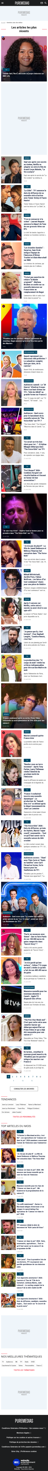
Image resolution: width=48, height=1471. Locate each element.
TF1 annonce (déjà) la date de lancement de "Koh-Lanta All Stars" (30, 1226)
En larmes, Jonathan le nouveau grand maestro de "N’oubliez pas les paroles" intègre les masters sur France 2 (35, 1057)
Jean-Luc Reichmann (8, 1108)
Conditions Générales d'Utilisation (15, 1428)
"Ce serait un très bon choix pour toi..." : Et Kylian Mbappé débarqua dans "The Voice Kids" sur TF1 (35, 445)
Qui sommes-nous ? (36, 1428)
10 (22, 1081)
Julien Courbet (16, 1112)
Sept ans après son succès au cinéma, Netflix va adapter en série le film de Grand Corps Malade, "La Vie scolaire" (35, 167)
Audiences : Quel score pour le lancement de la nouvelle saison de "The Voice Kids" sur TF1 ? (34, 417)
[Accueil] (22, 3)
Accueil (3, 22)
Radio (26, 1362)
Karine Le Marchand (34, 1104)
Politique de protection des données (23, 1442)
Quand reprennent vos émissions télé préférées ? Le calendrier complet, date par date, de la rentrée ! (35, 361)
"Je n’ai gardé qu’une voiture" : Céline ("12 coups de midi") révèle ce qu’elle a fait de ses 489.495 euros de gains (35, 967)
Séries (21, 1365)
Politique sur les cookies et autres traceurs (23, 1437)
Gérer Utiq (15, 1451)
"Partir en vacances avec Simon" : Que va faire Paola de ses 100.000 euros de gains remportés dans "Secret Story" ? (35, 939)
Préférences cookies (29, 1451)
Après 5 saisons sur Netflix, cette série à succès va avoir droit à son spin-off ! (35, 607)
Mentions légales (23, 1433)
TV (3, 1362)
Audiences (9, 1362)
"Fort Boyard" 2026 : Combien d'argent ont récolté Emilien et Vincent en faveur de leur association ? (35, 475)
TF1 (21, 1362)
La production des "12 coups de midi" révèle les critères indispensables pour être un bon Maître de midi (35, 665)
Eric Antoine (5, 1112)
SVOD (33, 1362)
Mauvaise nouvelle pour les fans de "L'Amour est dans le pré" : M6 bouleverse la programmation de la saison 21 (30, 1189)
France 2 (39, 1365)
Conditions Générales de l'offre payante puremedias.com (23, 1447)
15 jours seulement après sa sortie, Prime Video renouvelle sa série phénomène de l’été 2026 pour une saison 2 (23, 720)
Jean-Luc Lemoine (7, 1104)
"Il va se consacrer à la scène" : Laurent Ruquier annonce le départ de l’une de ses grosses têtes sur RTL (35, 224)
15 (32, 1081)
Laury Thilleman (21, 1104)
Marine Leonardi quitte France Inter (33, 737)
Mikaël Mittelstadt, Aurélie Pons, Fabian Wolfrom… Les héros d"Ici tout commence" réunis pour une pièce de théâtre (35, 579)
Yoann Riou (21, 1108)
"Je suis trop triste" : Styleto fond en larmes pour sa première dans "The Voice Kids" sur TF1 (23, 532)
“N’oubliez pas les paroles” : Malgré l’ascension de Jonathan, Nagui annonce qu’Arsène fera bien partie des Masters (23, 341)
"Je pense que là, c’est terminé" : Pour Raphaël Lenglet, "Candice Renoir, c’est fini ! (34, 635)
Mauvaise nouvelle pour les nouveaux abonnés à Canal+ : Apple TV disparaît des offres (35, 995)
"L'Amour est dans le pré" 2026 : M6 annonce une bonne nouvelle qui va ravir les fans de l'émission (30, 1172)
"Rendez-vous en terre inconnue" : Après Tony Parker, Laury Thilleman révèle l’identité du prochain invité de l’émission (34, 770)
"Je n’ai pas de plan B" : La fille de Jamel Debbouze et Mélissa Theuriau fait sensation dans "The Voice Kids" (35, 551)
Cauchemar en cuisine (9, 1365)
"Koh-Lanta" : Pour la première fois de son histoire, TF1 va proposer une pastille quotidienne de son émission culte (31, 1263)
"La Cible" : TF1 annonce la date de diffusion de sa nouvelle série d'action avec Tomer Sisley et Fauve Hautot (35, 195)
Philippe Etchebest (33, 1108)
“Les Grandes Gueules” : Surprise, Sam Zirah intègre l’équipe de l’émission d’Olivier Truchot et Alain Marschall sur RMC (35, 254)
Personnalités (29, 1365)
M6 (16, 1362)
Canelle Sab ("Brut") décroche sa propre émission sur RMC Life (23, 75)
